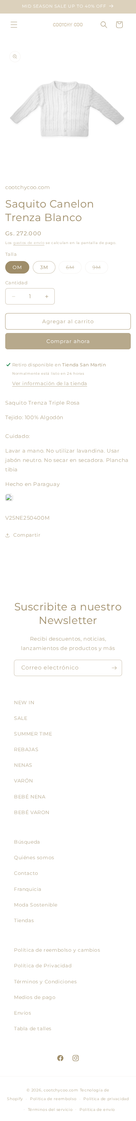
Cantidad (16, 282)
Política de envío (97, 1109)
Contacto (26, 873)
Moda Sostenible (36, 905)
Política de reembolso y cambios (57, 950)
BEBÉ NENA (29, 797)
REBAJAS (26, 749)
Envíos (22, 1013)
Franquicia (27, 889)
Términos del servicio (50, 1109)
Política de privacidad (106, 1098)
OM (17, 267)
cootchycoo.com (61, 1090)
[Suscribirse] (114, 668)
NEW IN (24, 702)
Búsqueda (27, 842)
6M (74, 269)
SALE (20, 718)
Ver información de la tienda (49, 383)
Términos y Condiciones (45, 981)
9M (100, 269)
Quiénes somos (34, 857)
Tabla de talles (33, 1028)
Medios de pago (34, 997)
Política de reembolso (53, 1098)
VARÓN (23, 781)
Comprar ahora (68, 341)
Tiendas (24, 920)
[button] (14, 24)
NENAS (23, 765)
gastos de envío (29, 243)
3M (44, 267)
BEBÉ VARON (32, 812)
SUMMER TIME (33, 734)
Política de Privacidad (42, 965)
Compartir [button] (26, 535)
